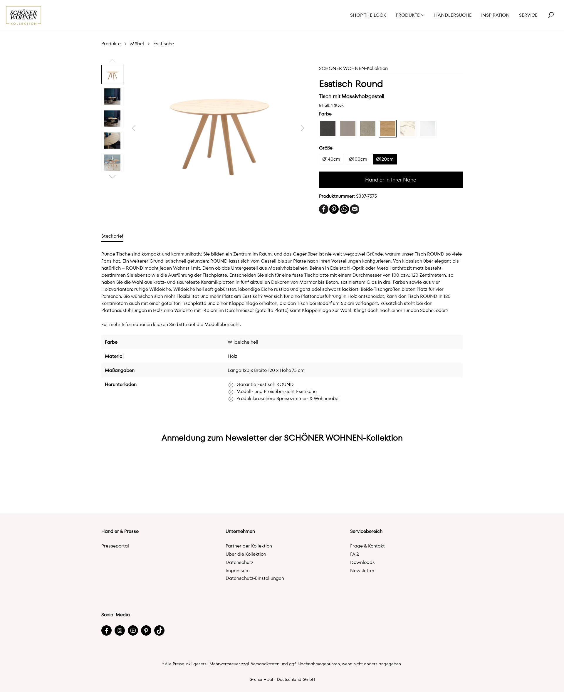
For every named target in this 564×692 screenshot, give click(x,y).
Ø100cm (358, 159)
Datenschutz (240, 562)
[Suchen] (550, 15)
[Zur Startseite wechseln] (23, 15)
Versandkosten (265, 664)
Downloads (362, 562)
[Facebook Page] (106, 630)
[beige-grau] (348, 128)
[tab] (112, 236)
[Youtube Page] (133, 630)
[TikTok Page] (159, 630)
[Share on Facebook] (323, 208)
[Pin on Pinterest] (334, 208)
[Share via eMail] (354, 208)
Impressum (238, 570)
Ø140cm (331, 159)
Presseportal (115, 545)
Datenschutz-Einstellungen (255, 578)
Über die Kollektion (246, 554)
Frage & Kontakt (367, 545)
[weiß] (428, 128)
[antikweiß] (408, 128)
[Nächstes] (302, 128)
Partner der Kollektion (249, 545)
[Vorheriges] (133, 128)
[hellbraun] (388, 128)
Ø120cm (385, 159)
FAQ (354, 554)
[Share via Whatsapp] (344, 208)
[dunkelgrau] (328, 128)
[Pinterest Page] (146, 630)
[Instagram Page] (120, 630)
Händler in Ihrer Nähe (390, 179)
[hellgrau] (368, 128)
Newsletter (362, 570)
